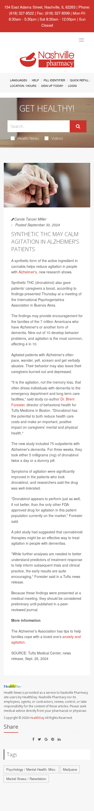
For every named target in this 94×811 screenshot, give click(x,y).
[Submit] (78, 126)
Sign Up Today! (52, 86)
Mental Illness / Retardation (26, 778)
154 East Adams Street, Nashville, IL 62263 (39, 7)
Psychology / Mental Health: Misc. (31, 769)
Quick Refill (79, 80)
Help (35, 80)
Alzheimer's (28, 271)
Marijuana (70, 769)
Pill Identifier (54, 80)
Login (72, 86)
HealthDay (37, 718)
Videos (57, 138)
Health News (28, 138)
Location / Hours (23, 86)
